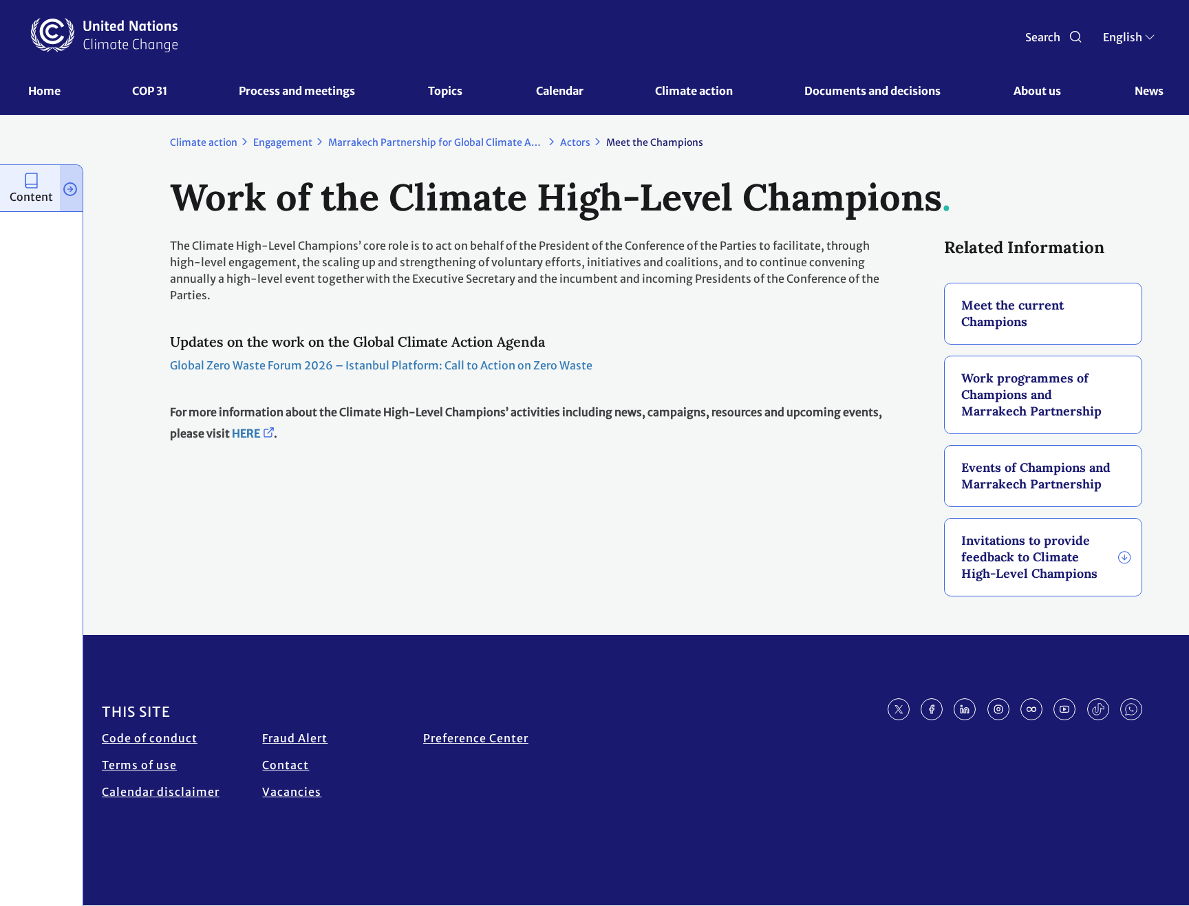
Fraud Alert (295, 738)
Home (44, 91)
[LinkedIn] (965, 709)
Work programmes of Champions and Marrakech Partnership (1031, 394)
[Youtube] (1064, 709)
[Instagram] (998, 709)
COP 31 (149, 91)
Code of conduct (149, 738)
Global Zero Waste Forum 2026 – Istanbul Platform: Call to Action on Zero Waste (381, 365)
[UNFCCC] (104, 35)
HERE (246, 433)
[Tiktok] (1098, 709)
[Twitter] (899, 709)
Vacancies (291, 792)
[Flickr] (1031, 709)
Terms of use (139, 765)
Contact (285, 765)
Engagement (282, 142)
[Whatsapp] (1131, 709)
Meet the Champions (654, 142)
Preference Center (475, 738)
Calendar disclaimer (160, 792)
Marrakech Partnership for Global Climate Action (441, 142)
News (1149, 91)
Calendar (559, 91)
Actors (575, 142)
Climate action (694, 91)
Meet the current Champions (1012, 313)
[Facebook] (932, 709)
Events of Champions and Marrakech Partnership (1036, 476)
